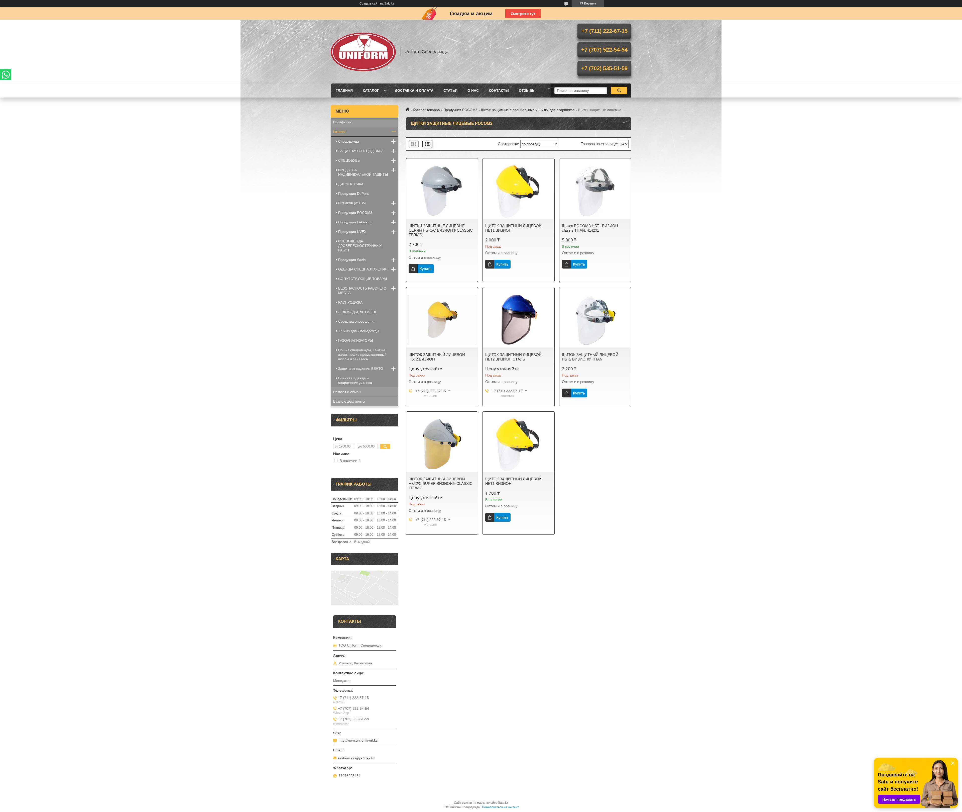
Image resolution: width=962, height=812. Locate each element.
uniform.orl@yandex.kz (356, 758)
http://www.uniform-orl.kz (358, 740)
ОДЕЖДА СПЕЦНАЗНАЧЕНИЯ (362, 269)
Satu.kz (503, 802)
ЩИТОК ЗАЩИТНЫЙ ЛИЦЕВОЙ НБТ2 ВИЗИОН (437, 356)
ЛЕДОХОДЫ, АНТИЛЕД (357, 312)
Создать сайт (369, 3)
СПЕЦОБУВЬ (349, 160)
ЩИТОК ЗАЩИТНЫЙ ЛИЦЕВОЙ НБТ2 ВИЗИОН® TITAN (590, 356)
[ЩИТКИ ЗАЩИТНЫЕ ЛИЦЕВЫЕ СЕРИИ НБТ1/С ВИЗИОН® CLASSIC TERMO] (442, 191)
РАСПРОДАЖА (350, 302)
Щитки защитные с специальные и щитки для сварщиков (527, 110)
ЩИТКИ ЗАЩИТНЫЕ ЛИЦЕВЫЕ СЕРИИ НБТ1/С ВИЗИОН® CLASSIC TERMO (441, 230)
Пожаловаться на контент (500, 807)
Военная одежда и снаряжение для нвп (355, 380)
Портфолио (342, 122)
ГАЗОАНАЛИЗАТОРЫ (355, 340)
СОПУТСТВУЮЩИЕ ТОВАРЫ (362, 279)
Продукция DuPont (353, 194)
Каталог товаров (426, 110)
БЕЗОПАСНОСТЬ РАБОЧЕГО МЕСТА (362, 290)
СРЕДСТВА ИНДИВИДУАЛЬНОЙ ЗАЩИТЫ (363, 172)
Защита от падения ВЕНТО (360, 369)
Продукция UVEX (352, 232)
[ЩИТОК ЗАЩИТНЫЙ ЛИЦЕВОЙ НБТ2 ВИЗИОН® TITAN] (595, 319)
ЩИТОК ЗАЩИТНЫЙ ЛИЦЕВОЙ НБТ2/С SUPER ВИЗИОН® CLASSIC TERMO (440, 483)
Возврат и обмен (347, 392)
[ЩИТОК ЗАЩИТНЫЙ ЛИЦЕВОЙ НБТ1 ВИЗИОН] (518, 191)
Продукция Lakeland (355, 222)
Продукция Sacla (352, 260)
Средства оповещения (357, 321)
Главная (344, 90)
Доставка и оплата (414, 90)
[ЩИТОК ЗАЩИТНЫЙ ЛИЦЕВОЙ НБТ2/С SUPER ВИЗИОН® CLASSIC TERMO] (442, 444)
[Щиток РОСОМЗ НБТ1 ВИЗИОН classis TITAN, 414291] (595, 191)
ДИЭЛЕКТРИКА (350, 184)
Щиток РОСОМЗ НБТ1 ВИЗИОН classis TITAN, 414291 (590, 228)
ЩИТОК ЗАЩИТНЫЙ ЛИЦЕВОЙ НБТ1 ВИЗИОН (513, 228)
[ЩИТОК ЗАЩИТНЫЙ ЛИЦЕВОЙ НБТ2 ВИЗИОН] (442, 319)
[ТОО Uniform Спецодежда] (363, 51)
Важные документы (349, 401)
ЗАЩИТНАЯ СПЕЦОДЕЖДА (361, 151)
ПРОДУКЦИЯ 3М (352, 203)
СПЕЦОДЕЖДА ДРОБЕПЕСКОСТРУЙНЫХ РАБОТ (360, 245)
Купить (426, 268)
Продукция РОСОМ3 (460, 110)
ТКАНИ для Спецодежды (358, 331)
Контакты (499, 90)
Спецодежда (348, 141)
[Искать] (619, 90)
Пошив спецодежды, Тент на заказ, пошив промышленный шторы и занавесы (362, 354)
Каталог (371, 90)
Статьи (450, 90)
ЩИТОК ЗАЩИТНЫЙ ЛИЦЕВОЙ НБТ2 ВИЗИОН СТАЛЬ (513, 356)
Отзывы (527, 90)
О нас (473, 90)
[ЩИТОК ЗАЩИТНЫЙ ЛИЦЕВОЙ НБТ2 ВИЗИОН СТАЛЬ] (518, 319)
